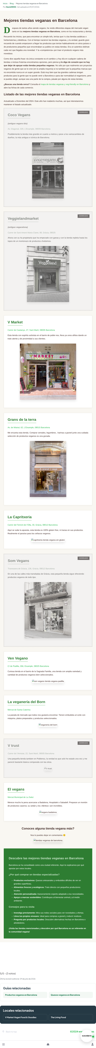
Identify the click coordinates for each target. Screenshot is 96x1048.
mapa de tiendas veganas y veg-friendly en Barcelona (64, 84)
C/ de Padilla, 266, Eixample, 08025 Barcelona (28, 666)
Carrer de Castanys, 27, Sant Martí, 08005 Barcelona (31, 330)
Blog (12, 3)
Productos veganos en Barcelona (21, 995)
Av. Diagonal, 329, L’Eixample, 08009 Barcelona (29, 129)
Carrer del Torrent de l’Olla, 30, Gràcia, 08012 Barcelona (33, 525)
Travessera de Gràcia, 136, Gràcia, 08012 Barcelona (31, 569)
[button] (3, 1044)
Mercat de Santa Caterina (19, 710)
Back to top (11, 1031)
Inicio (5, 3)
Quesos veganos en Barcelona (65, 995)
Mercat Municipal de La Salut (20, 797)
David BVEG (11, 7)
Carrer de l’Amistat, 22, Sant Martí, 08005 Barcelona (31, 754)
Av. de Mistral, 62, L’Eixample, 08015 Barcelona (29, 428)
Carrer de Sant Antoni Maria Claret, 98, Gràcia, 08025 (32, 233)
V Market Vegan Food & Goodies (20, 1017)
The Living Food (58, 1017)
